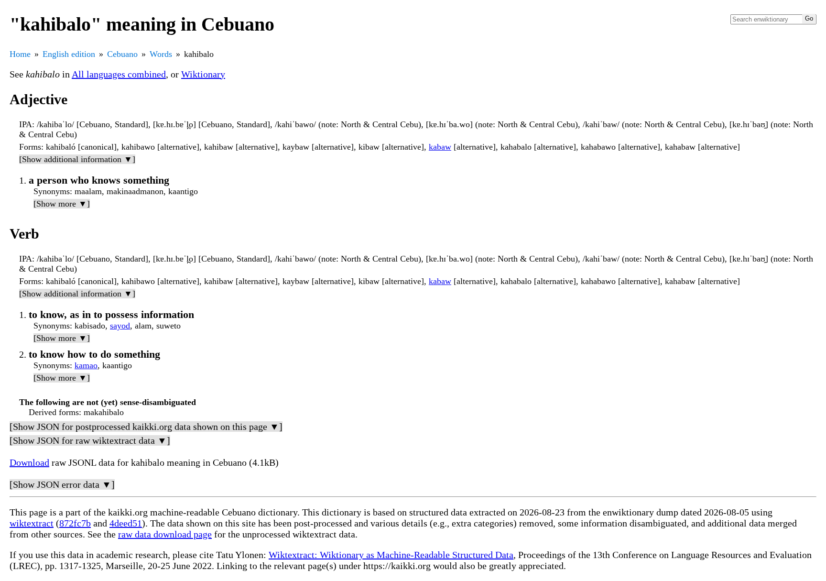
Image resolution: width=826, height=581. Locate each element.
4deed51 (125, 523)
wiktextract (32, 523)
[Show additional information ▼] (77, 159)
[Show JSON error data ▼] (62, 484)
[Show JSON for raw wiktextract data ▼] (90, 440)
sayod (120, 325)
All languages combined (119, 74)
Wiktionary (203, 74)
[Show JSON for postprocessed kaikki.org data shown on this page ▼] (146, 426)
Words (161, 54)
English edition (69, 54)
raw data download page (165, 534)
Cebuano (122, 54)
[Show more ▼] (61, 203)
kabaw (440, 147)
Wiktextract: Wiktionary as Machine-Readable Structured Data (391, 554)
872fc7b (75, 523)
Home (20, 54)
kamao (86, 365)
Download (29, 462)
